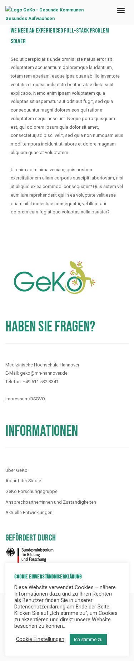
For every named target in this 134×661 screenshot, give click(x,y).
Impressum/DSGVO (25, 398)
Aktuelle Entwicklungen (29, 512)
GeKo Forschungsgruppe (31, 491)
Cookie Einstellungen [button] (40, 639)
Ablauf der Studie (23, 480)
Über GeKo (16, 470)
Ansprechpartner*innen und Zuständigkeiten (50, 502)
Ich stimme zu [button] (88, 639)
